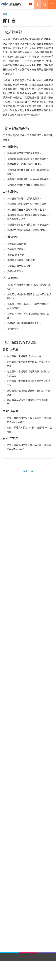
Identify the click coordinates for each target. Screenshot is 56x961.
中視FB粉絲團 (37, 4)
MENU (52, 4)
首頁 (5, 14)
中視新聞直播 (30, 4)
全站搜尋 (44, 4)
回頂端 (49, 861)
